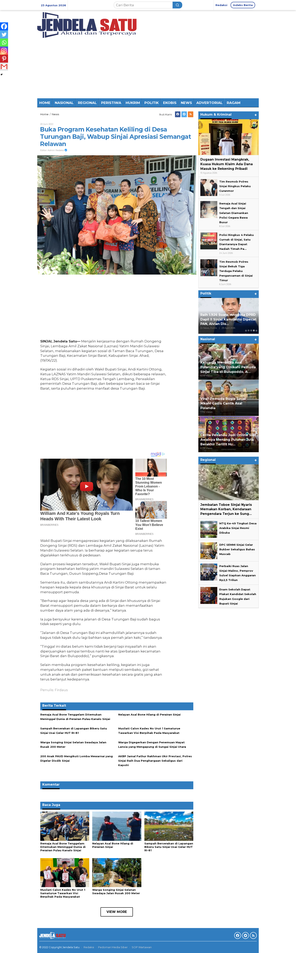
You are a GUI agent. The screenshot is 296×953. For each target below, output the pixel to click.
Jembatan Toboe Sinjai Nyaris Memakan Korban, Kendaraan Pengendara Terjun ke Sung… (226, 509)
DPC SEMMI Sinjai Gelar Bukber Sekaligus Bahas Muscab (237, 549)
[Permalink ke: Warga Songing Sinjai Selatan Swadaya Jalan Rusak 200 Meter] (116, 872)
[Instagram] (4, 51)
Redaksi (89, 947)
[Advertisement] (148, 68)
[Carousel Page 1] (246, 330)
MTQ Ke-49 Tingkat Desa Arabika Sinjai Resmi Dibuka (238, 528)
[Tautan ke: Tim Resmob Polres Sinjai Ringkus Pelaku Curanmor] (208, 187)
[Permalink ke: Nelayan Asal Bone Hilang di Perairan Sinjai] (116, 826)
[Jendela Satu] (87, 25)
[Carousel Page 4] (254, 330)
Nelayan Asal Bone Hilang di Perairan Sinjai (149, 714)
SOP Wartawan (142, 947)
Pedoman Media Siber (113, 947)
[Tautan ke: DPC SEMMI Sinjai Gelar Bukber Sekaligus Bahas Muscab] (208, 550)
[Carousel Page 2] (248, 330)
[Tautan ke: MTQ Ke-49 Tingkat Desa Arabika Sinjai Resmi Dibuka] (208, 529)
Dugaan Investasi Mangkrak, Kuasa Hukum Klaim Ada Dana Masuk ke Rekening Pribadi (226, 164)
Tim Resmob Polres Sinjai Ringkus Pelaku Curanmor (235, 186)
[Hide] (1, 74)
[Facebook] (177, 114)
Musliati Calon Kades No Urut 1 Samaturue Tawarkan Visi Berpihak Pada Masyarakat (62, 893)
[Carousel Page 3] (251, 330)
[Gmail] (4, 67)
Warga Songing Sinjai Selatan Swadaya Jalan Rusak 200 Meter (116, 891)
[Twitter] (184, 114)
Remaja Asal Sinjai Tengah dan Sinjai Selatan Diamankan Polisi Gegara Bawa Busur (233, 213)
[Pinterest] (4, 59)
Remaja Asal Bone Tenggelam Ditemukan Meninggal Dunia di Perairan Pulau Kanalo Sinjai (63, 847)
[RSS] (190, 114)
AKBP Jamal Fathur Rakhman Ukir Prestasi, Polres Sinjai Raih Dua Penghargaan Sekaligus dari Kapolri (155, 761)
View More (117, 912)
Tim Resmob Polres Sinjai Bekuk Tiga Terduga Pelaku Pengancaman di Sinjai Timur (236, 271)
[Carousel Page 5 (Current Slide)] (256, 330)
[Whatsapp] (4, 42)
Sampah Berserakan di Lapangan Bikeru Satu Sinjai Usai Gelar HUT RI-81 (168, 847)
